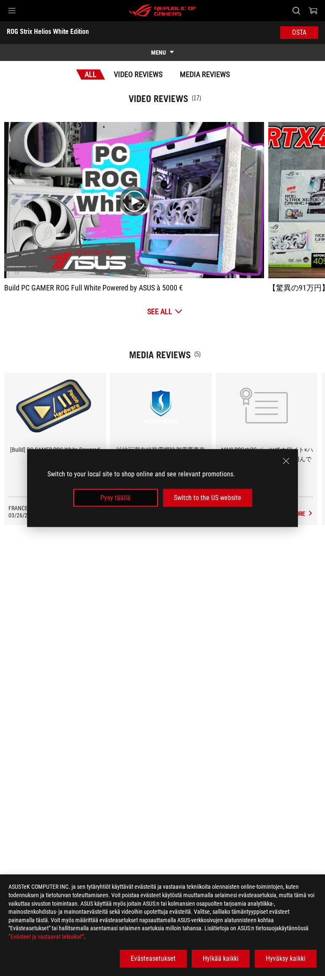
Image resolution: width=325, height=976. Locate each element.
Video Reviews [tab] (138, 74)
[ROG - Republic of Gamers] (162, 10)
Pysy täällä (115, 498)
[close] (286, 461)
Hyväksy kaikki (286, 958)
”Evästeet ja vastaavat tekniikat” (46, 936)
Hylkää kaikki (221, 958)
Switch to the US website (207, 498)
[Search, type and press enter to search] (296, 10)
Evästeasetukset (153, 958)
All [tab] (90, 74)
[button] (12, 11)
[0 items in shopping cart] (313, 10)
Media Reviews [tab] (205, 74)
